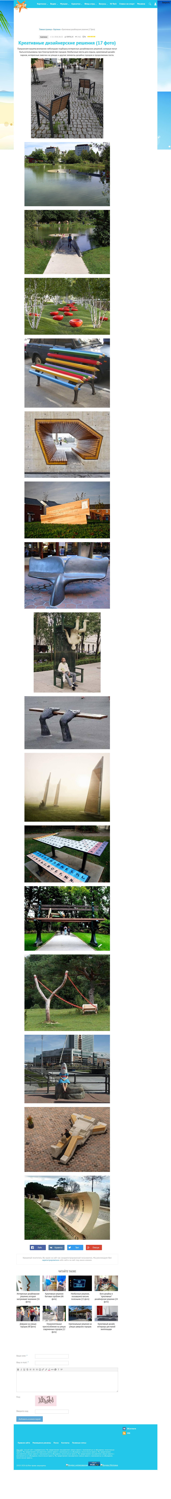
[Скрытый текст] (52, 1369)
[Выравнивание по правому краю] (36, 1369)
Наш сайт (19, 1450)
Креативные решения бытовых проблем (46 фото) (54, 1296)
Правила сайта (24, 1443)
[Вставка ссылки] (42, 1369)
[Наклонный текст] (21, 1369)
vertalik (69, 37)
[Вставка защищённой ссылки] (46, 1369)
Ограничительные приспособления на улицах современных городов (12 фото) (54, 1327)
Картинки (41, 4)
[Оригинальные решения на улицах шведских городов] (80, 1313)
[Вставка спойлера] (61, 1369)
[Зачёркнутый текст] (27, 1369)
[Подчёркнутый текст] (24, 1369)
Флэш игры (89, 4)
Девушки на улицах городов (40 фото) (28, 1325)
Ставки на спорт (127, 4)
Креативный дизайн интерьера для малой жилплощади (106, 1326)
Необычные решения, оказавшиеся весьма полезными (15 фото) (80, 1296)
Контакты (65, 1443)
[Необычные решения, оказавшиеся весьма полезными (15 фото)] (80, 1283)
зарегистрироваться (50, 1260)
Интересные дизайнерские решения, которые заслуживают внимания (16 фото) (28, 1297)
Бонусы (102, 4)
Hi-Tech (113, 4)
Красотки (75, 4)
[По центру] (33, 1369)
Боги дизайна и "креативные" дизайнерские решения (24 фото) (106, 1297)
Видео (53, 4)
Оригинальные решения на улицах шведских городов (80, 1325)
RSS (128, 1433)
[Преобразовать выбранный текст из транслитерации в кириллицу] (58, 1369)
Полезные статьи (79, 1443)
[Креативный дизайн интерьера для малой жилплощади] (106, 1313)
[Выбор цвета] (49, 1369)
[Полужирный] (18, 1369)
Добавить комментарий (30, 1419)
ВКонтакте (131, 1429)
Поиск (56, 1443)
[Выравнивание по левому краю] (30, 1369)
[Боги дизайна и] (106, 1283)
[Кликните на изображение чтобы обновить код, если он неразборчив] (46, 1405)
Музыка (63, 4)
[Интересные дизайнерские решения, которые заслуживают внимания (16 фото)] (28, 1283)
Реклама (141, 4)
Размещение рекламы (42, 1443)
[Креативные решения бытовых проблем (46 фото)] (54, 1283)
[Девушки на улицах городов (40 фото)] (28, 1313)
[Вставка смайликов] (39, 1369)
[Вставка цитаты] (55, 1369)
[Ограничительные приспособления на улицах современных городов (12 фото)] (54, 1313)
